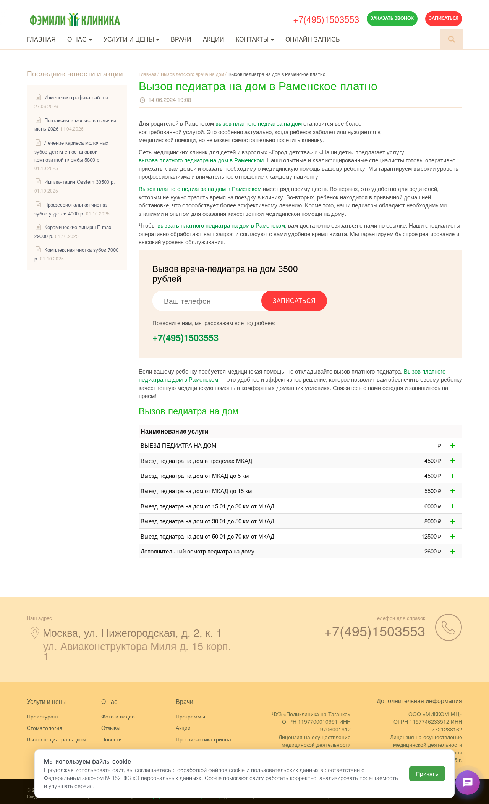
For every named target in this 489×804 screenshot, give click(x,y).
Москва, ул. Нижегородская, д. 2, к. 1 (132, 632)
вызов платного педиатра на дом (258, 123)
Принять (427, 773)
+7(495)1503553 (326, 19)
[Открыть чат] (467, 782)
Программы (190, 716)
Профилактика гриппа (203, 739)
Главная (41, 39)
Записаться (443, 18)
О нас (77, 39)
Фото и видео (118, 716)
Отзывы (110, 727)
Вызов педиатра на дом (56, 739)
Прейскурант (43, 716)
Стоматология (44, 727)
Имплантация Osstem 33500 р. (79, 181)
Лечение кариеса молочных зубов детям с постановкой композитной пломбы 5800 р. (71, 151)
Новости (111, 739)
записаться (294, 300)
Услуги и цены (129, 39)
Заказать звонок (392, 18)
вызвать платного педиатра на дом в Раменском (221, 225)
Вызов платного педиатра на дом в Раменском (200, 188)
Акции (213, 39)
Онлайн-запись (312, 39)
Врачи (181, 39)
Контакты (253, 39)
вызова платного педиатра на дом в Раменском (201, 160)
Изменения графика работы (76, 97)
